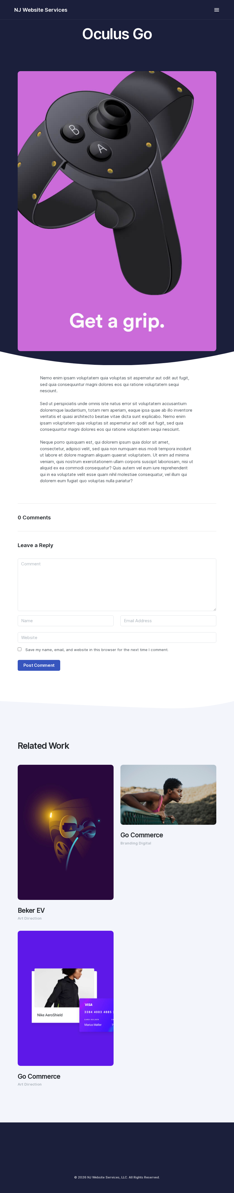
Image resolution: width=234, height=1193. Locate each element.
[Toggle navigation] (216, 10)
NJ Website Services (40, 10)
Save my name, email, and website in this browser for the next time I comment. (96, 649)
